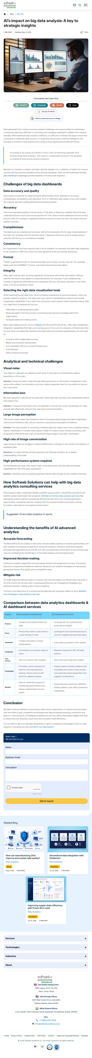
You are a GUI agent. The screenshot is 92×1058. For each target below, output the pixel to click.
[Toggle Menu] (86, 5)
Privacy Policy (17, 1036)
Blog (12, 14)
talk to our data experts (43, 727)
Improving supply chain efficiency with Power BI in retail (45, 906)
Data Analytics (12, 862)
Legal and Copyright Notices (68, 1036)
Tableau (38, 325)
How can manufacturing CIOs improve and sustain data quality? (23, 856)
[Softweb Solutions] (44, 979)
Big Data (20, 14)
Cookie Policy (29, 1036)
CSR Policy (41, 1036)
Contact (51, 1036)
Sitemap (84, 1036)
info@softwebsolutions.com (47, 1024)
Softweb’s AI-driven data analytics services (60, 496)
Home (6, 1036)
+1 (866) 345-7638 (47, 1020)
